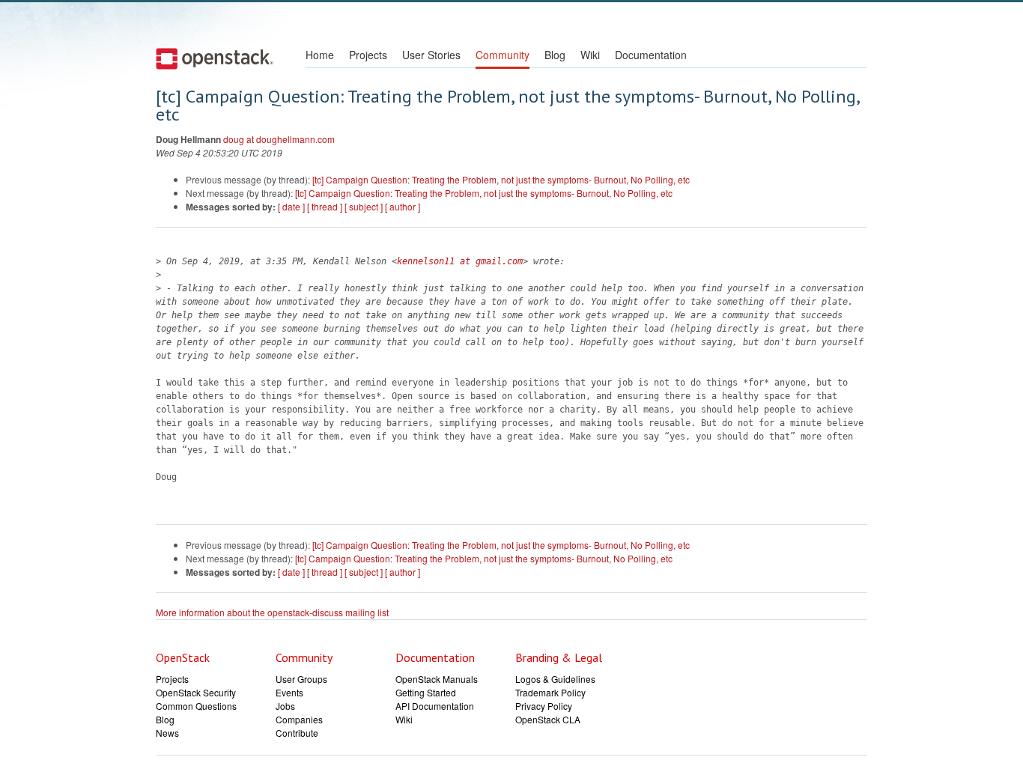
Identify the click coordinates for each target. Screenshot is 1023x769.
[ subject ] (363, 206)
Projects (368, 54)
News (167, 732)
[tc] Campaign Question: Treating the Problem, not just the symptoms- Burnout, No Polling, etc (501, 179)
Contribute (297, 732)
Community (502, 54)
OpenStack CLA (547, 719)
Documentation (651, 54)
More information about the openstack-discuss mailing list (272, 612)
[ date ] (291, 206)
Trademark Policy (550, 692)
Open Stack (214, 58)
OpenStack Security (196, 692)
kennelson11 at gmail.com (460, 261)
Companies (299, 719)
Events (289, 692)
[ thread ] (324, 206)
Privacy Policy (543, 705)
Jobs (285, 705)
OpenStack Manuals (436, 678)
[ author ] (402, 206)
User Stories (431, 54)
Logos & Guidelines (555, 678)
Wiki (590, 54)
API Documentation (434, 705)
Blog (554, 54)
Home (320, 54)
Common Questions (196, 705)
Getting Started (425, 692)
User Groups (301, 678)
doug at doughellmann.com (279, 139)
